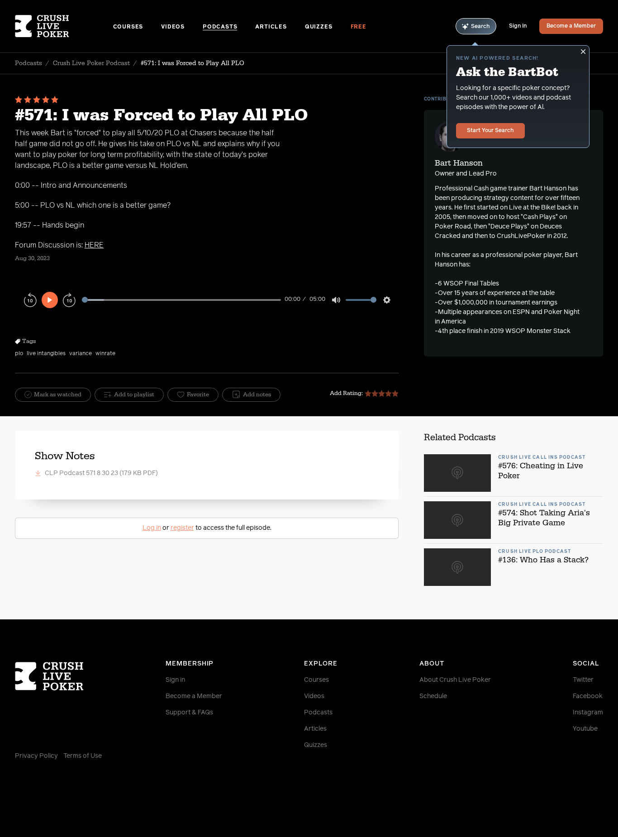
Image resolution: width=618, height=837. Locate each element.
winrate (105, 354)
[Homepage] (64, 26)
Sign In (518, 26)
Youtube (585, 729)
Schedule (433, 696)
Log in (152, 528)
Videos (173, 27)
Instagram (588, 712)
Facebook (588, 696)
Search (480, 26)
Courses (128, 27)
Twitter (583, 680)
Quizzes (319, 27)
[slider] (181, 299)
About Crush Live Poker (455, 680)
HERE (94, 245)
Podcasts (220, 27)
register (182, 528)
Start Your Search (490, 130)
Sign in (175, 680)
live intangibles (46, 354)
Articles (270, 27)
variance (80, 354)
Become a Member (571, 26)
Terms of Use (82, 756)
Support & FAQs (189, 712)
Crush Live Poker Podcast (91, 63)
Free (358, 27)
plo (19, 354)
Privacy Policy (36, 756)
